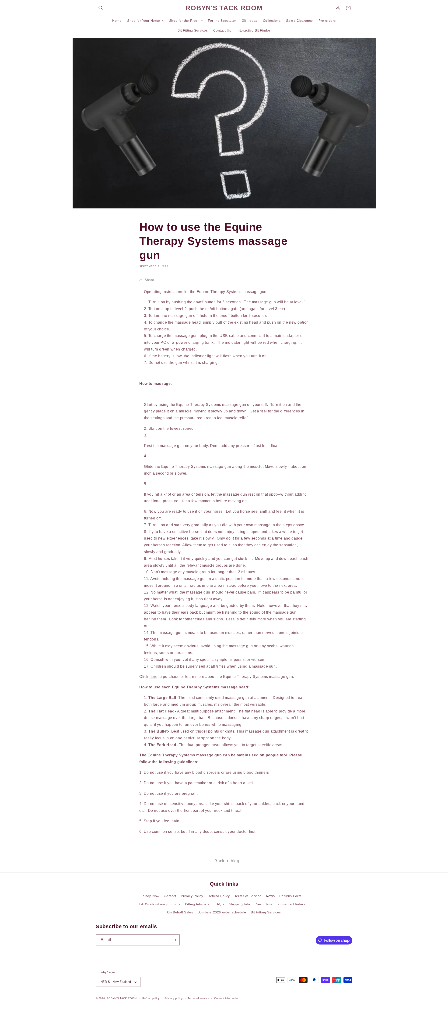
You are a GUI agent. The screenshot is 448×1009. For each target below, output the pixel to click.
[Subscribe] (174, 939)
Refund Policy (219, 896)
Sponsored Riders (290, 904)
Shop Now (151, 896)
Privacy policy (174, 998)
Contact (170, 896)
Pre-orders (263, 904)
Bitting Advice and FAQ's (204, 904)
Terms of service (198, 998)
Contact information (226, 998)
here (154, 677)
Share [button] (149, 280)
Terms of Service (248, 896)
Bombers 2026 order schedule (222, 912)
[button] (101, 8)
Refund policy (151, 998)
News (270, 896)
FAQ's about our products (159, 904)
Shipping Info (239, 904)
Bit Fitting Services (266, 912)
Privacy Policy (192, 896)
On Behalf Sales (180, 912)
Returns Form (290, 896)
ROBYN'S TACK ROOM (122, 998)
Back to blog (226, 861)
